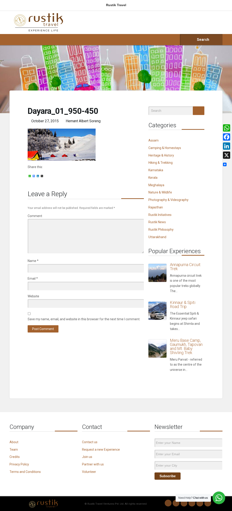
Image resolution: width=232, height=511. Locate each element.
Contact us (89, 442)
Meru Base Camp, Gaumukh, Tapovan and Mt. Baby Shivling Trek (186, 346)
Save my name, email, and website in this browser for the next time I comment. (84, 319)
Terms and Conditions (25, 472)
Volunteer (89, 472)
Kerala (152, 177)
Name (33, 261)
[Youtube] (199, 503)
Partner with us (93, 464)
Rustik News (157, 222)
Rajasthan (155, 207)
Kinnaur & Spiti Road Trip (182, 304)
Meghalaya (156, 185)
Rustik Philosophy (161, 229)
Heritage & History (161, 155)
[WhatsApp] (168, 503)
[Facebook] (184, 503)
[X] (226, 155)
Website (33, 296)
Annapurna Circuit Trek (185, 266)
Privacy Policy (19, 464)
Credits (15, 457)
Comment (35, 216)
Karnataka (155, 170)
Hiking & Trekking (160, 162)
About (14, 442)
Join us (87, 457)
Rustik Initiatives (160, 215)
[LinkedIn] (191, 503)
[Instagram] (176, 503)
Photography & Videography (168, 200)
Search (202, 39)
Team (14, 449)
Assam (153, 140)
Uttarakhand (157, 237)
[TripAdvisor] (207, 503)
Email (33, 278)
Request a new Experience (101, 449)
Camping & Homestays (164, 148)
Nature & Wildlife (160, 192)
